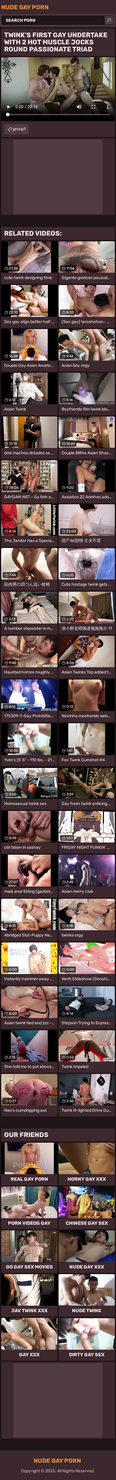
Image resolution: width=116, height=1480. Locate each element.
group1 (19, 128)
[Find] (109, 20)
